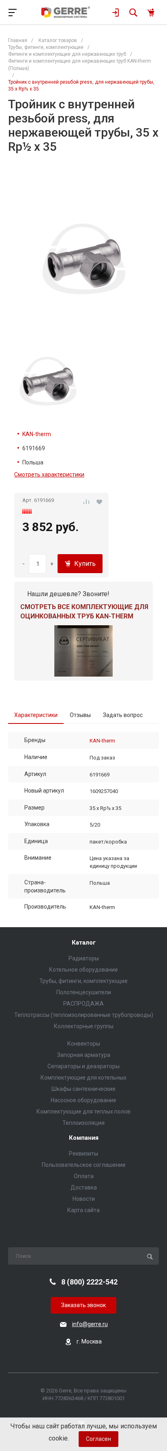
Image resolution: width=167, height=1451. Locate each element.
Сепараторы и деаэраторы (83, 1066)
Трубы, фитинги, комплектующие (83, 981)
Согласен (98, 1439)
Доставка (84, 1187)
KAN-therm (36, 434)
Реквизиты (83, 1153)
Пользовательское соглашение (84, 1165)
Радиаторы (84, 958)
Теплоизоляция (83, 1123)
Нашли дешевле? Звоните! (68, 594)
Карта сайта (83, 1210)
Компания (83, 1138)
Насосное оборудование (83, 1100)
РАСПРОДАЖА (83, 1003)
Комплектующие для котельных (83, 1077)
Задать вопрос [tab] (123, 715)
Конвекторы (83, 1043)
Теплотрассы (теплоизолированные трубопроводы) (83, 1015)
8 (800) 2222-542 (89, 1282)
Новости (84, 1199)
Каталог (84, 942)
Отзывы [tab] (80, 715)
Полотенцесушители (83, 992)
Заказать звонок (83, 1305)
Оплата (84, 1176)
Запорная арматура (83, 1055)
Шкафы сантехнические (83, 1089)
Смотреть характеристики (49, 474)
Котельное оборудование (83, 969)
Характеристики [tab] (36, 715)
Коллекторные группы (83, 1026)
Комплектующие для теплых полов (83, 1111)
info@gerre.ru (90, 1324)
